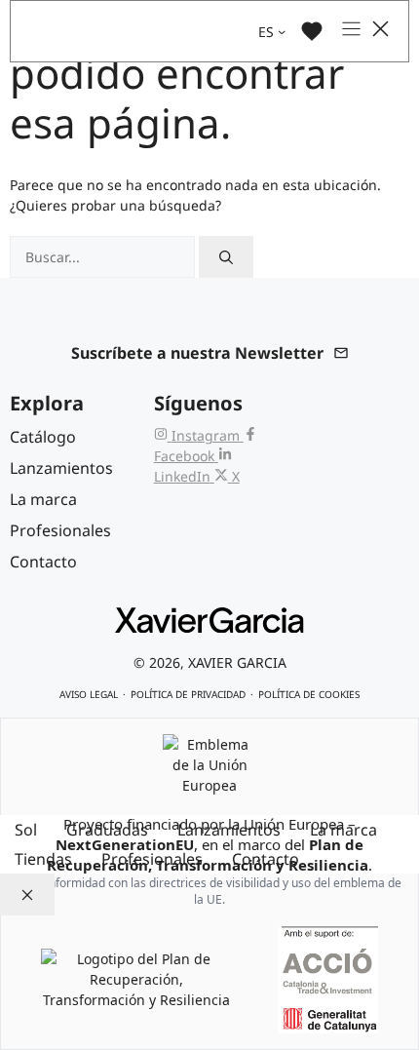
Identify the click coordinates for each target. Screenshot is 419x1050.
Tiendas (43, 859)
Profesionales (152, 859)
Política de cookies (309, 694)
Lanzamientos (229, 829)
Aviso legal (88, 694)
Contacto (265, 859)
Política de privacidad (188, 694)
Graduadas (107, 829)
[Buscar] (226, 257)
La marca (343, 829)
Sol (26, 829)
